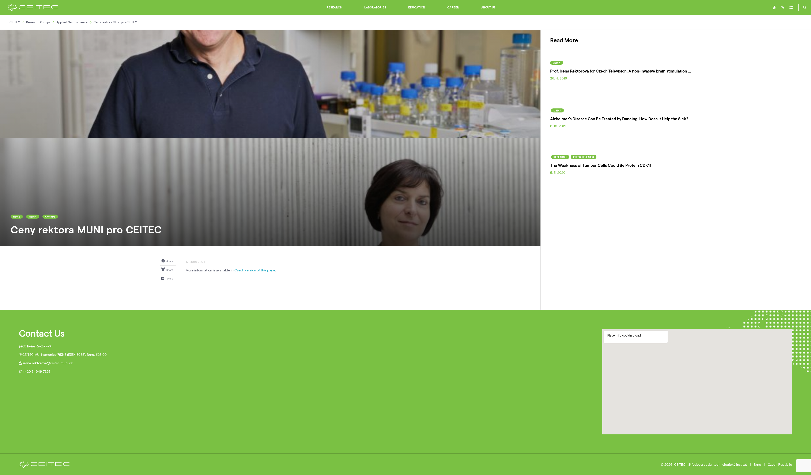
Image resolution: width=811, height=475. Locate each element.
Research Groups (38, 22)
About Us (488, 7)
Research (334, 7)
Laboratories (375, 7)
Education (416, 7)
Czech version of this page (254, 270)
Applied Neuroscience (72, 22)
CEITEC (15, 22)
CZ (791, 7)
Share (169, 261)
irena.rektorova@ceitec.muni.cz (48, 363)
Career (453, 7)
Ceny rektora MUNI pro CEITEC (115, 22)
